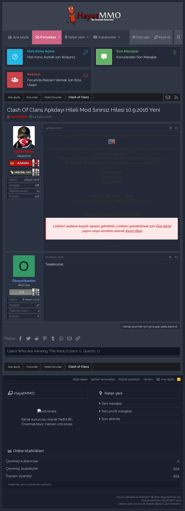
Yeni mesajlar (111, 404)
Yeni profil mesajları (116, 411)
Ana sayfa (21, 37)
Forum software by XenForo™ (148, 497)
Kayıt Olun (133, 231)
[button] (59, 37)
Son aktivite (111, 419)
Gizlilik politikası (129, 379)
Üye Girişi (163, 226)
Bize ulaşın (80, 379)
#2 (176, 257)
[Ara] (178, 37)
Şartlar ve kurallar (103, 379)
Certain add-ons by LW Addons (149, 503)
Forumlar (48, 37)
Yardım (148, 379)
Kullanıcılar (107, 37)
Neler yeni (77, 37)
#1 (176, 128)
